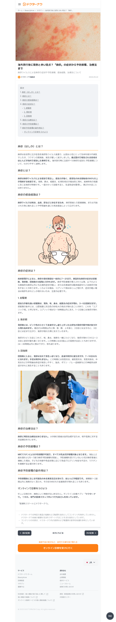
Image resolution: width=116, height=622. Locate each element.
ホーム (20, 10)
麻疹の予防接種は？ (30, 124)
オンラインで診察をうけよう (36, 132)
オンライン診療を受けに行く (58, 548)
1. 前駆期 (27, 108)
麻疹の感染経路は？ (30, 100)
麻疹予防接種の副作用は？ (33, 128)
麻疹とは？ (27, 96)
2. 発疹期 (28, 112)
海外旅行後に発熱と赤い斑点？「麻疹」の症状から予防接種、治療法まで (59, 11)
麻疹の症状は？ (28, 104)
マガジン (40, 10)
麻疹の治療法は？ (29, 120)
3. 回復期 (28, 116)
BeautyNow (29, 10)
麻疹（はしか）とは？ (31, 92)
